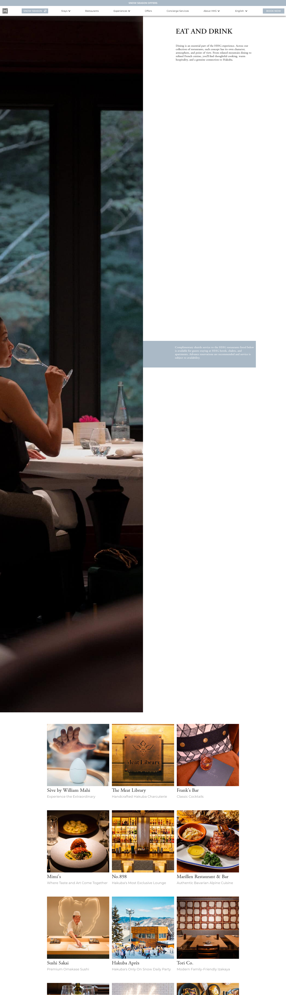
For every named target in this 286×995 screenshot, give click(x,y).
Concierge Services (178, 10)
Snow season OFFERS (143, 2)
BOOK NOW (273, 10)
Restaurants (92, 10)
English (239, 10)
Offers (148, 10)
